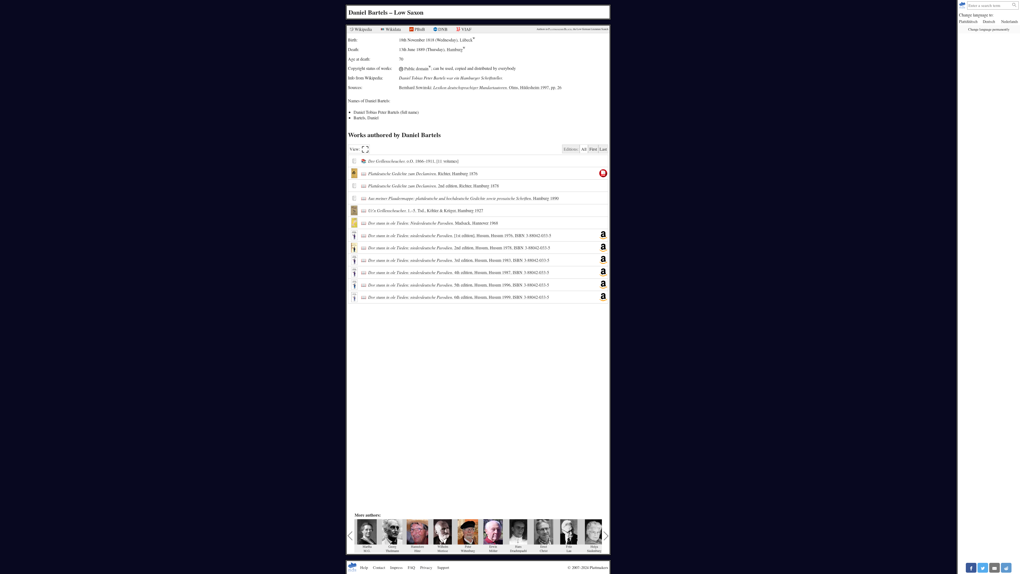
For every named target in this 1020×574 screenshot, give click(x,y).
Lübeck (466, 40)
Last (603, 149)
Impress (396, 567)
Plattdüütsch (968, 21)
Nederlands (1009, 21)
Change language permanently (988, 29)
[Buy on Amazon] (603, 235)
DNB (442, 29)
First (593, 149)
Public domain (416, 68)
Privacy (426, 567)
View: (359, 149)
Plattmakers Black (560, 29)
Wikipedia (363, 29)
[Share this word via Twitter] (983, 568)
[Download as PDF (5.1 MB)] (603, 173)
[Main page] (963, 5)
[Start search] (1014, 5)
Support (443, 567)
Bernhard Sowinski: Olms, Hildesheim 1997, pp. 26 (480, 87)
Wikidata (393, 29)
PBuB (419, 29)
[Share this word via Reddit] (1006, 568)
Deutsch (989, 21)
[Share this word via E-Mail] (994, 568)
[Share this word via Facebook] (971, 568)
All (583, 149)
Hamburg (455, 49)
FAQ (411, 567)
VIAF (465, 29)
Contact (379, 567)
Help (364, 567)
